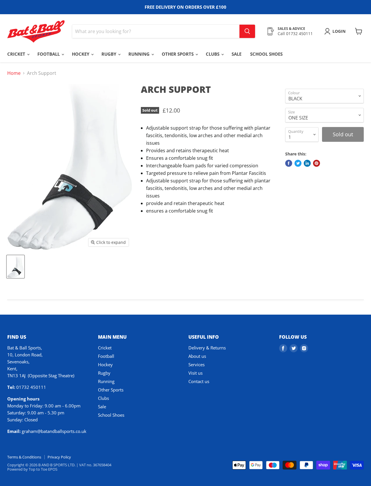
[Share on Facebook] (288, 163)
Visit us (195, 373)
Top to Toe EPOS (43, 469)
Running (139, 54)
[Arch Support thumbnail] (15, 266)
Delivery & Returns (207, 348)
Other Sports (178, 54)
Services (196, 364)
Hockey (81, 54)
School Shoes (266, 54)
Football (49, 54)
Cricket (16, 54)
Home (14, 73)
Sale (236, 54)
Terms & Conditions (24, 457)
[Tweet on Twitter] (297, 163)
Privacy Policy (59, 457)
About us (197, 356)
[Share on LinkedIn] (307, 163)
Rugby (109, 54)
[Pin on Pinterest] (316, 163)
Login (338, 31)
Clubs (213, 54)
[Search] (247, 31)
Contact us (198, 381)
